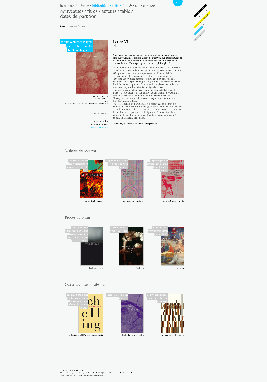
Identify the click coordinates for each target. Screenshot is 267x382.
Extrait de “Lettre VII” (100, 113)
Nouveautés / (73, 10)
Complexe (69, 376)
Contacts (149, 5)
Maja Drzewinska (88, 376)
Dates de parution (78, 15)
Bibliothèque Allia (106, 5)
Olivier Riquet (98, 376)
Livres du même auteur (99, 124)
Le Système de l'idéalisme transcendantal (85, 334)
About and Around (76, 25)
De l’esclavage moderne (133, 200)
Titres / (93, 10)
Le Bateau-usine (96, 267)
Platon (117, 46)
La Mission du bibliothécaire (171, 334)
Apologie (140, 267)
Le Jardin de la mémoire (133, 334)
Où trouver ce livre (101, 121)
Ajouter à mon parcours (99, 127)
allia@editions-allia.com (128, 373)
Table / (126, 10)
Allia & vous (132, 5)
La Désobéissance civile (173, 200)
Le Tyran (180, 267)
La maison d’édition (75, 5)
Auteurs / (110, 10)
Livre (62, 25)
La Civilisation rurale (94, 200)
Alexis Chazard (77, 376)
